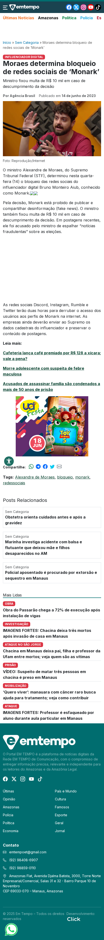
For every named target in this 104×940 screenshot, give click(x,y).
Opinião (9, 799)
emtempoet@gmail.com (27, 852)
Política (69, 17)
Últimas (8, 791)
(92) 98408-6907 (23, 860)
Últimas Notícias (18, 17)
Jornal (60, 831)
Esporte (61, 815)
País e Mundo (66, 791)
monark (82, 477)
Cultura (60, 799)
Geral (59, 823)
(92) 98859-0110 (22, 868)
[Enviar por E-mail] (59, 467)
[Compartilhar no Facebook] (45, 467)
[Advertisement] (52, 31)
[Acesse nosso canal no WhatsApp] (11, 929)
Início (7, 42)
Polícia (86, 17)
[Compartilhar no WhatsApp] (31, 467)
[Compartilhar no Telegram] (38, 467)
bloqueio (65, 477)
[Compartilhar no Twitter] (52, 467)
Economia (10, 831)
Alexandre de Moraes (35, 477)
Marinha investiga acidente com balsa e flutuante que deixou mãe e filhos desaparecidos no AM (43, 547)
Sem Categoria (27, 42)
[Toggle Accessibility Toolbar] (9, 461)
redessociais (14, 482)
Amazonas (48, 17)
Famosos (62, 807)
